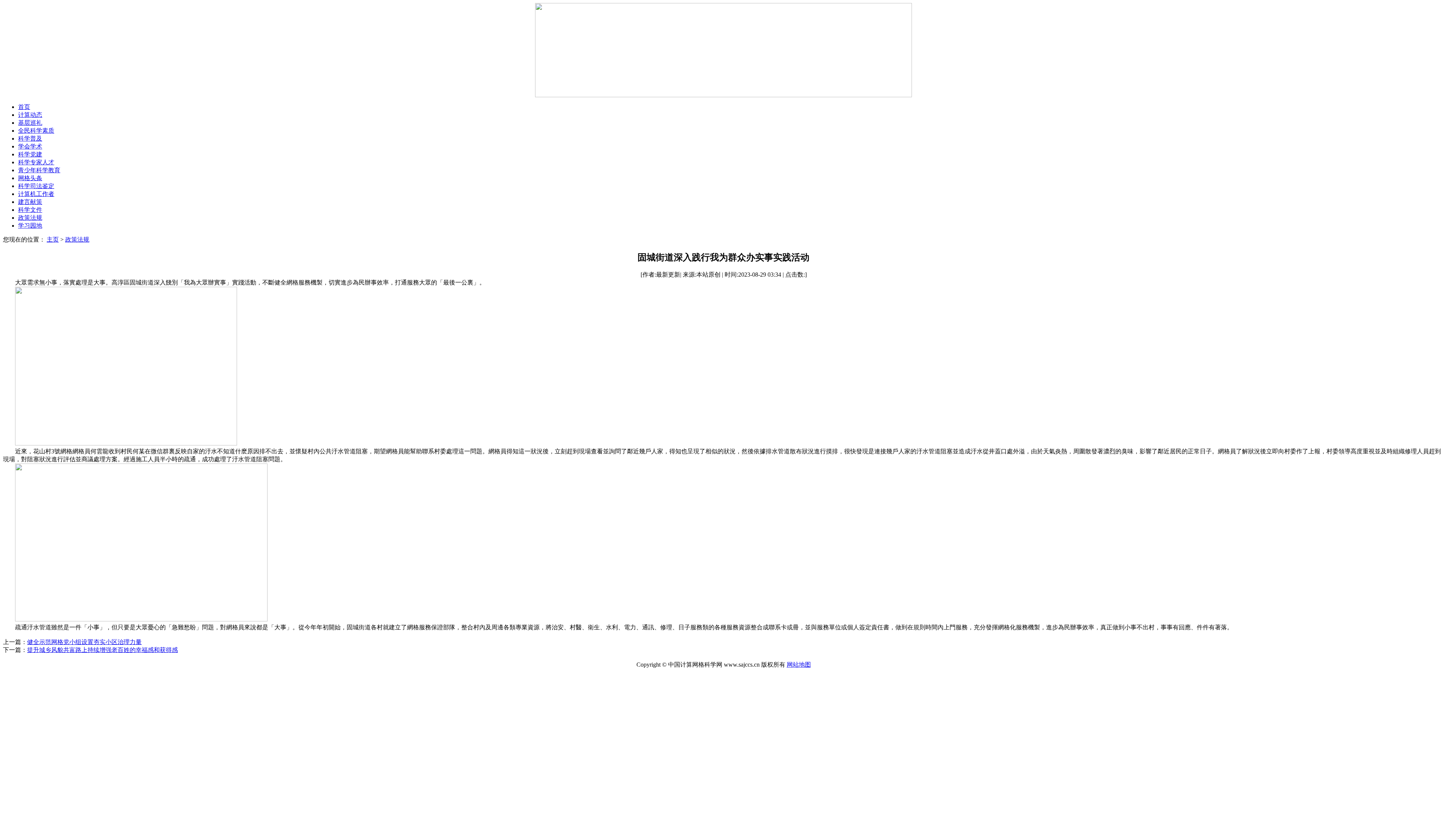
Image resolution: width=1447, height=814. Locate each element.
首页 (24, 107)
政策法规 (30, 217)
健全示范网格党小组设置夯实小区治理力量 (84, 642)
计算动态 (30, 115)
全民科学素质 (36, 130)
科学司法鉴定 (36, 186)
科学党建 (30, 154)
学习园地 (30, 225)
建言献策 (30, 202)
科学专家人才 (36, 162)
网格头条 (30, 178)
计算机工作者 (36, 194)
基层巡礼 (30, 122)
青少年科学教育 (39, 170)
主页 (53, 239)
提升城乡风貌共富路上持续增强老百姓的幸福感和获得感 (102, 650)
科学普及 (30, 138)
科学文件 (30, 210)
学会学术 (30, 146)
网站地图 (799, 664)
